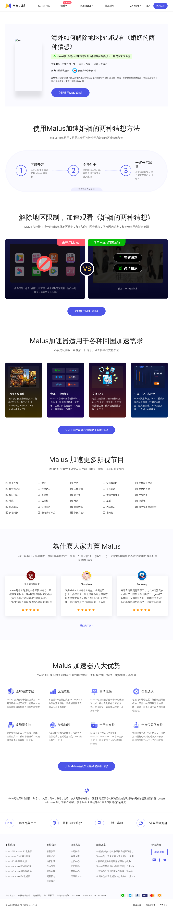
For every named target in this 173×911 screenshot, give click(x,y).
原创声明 (51, 871)
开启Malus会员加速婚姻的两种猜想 (86, 766)
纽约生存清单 (63, 895)
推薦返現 (109, 5)
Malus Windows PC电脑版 (18, 851)
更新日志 (51, 876)
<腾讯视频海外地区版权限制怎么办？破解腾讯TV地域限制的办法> (116, 861)
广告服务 (163, 905)
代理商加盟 (150, 905)
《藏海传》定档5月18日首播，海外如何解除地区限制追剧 (116, 871)
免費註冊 (160, 5)
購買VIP (65, 5)
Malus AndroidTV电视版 (17, 876)
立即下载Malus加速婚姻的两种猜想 (86, 429)
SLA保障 (51, 866)
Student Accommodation (94, 895)
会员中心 (75, 861)
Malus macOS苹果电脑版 (18, 856)
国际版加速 (76, 876)
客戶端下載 (44, 5)
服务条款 (51, 856)
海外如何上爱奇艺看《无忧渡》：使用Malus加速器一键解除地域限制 (116, 856)
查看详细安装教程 (86, 189)
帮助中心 (75, 871)
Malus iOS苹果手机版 (16, 861)
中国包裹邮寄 (24, 895)
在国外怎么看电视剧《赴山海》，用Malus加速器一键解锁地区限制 (116, 876)
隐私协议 (51, 861)
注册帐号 (75, 851)
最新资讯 (51, 851)
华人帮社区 (49, 895)
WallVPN (76, 895)
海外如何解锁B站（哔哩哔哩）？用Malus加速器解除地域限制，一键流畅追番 (116, 866)
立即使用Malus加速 (70, 92)
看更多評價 (85, 625)
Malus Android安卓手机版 (18, 866)
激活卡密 (75, 856)
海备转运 (37, 895)
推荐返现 (137, 905)
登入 (148, 5)
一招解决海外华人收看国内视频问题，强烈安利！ (116, 851)
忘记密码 (75, 866)
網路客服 (159, 852)
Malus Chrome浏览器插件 (18, 871)
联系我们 (51, 881)
